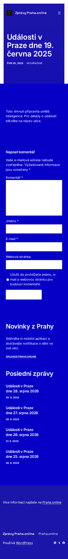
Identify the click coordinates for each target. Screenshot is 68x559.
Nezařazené (35, 63)
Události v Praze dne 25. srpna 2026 (22, 454)
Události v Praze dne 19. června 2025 (30, 45)
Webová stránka (18, 257)
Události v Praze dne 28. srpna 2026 (22, 388)
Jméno (12, 221)
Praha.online (51, 502)
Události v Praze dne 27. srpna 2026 (22, 410)
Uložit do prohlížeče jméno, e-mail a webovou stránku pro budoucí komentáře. (33, 279)
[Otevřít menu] (59, 13)
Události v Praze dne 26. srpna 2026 (22, 432)
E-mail (12, 239)
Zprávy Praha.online (31, 13)
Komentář (14, 177)
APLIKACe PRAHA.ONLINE (21, 356)
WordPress (24, 543)
